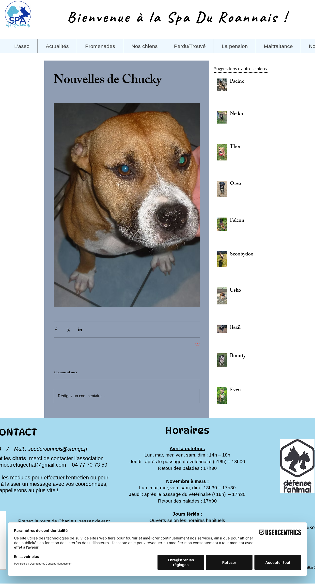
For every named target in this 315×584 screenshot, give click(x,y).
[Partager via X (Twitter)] (68, 329)
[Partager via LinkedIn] (80, 329)
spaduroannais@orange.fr (57, 449)
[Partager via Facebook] (56, 329)
